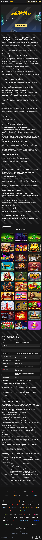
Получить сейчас (21, 25)
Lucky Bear (7, 1)
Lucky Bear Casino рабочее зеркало (9, 336)
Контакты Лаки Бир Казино (21, 528)
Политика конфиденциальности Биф (21, 527)
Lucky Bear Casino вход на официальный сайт (12, 339)
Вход (38, 1)
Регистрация (31, 1)
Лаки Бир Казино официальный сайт (10, 334)
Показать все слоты (21, 229)
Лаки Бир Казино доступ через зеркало (10, 337)
